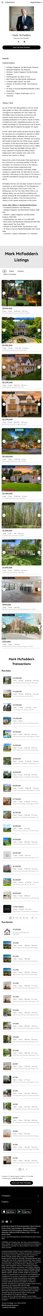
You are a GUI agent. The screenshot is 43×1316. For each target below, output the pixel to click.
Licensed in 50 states (9, 1307)
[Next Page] (36, 918)
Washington (7, 1178)
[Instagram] (4, 1221)
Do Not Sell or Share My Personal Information (16, 1226)
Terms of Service (35, 1226)
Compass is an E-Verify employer (12, 1230)
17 (32, 918)
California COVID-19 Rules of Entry (19, 1232)
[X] (12, 1221)
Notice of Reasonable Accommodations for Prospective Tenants (18, 1293)
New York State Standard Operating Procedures (20, 1291)
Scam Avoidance (17, 1228)
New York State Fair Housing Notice (17, 1291)
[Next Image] (39, 293)
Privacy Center (6, 1228)
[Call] (18, 41)
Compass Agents (14, 1176)
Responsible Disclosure (29, 1228)
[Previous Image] (4, 293)
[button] (2, 2)
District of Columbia (27, 1176)
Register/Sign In (36, 2)
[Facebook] (8, 1221)
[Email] (24, 41)
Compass (4, 1176)
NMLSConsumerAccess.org (10, 1305)
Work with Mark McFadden (21, 47)
